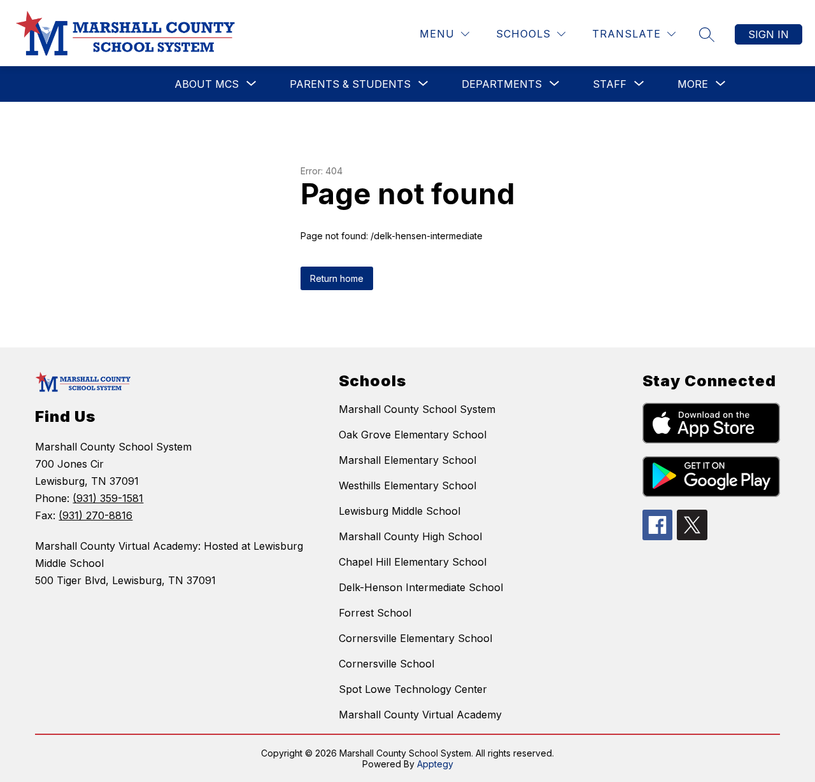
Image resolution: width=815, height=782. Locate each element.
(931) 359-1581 (108, 498)
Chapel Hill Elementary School (412, 561)
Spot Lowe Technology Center (413, 689)
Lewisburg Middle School (399, 511)
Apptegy (435, 763)
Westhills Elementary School (407, 485)
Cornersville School (386, 663)
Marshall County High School (410, 536)
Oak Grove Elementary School (412, 434)
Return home (337, 278)
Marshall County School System (417, 409)
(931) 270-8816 (95, 515)
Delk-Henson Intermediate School (421, 587)
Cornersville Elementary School (415, 638)
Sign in (768, 34)
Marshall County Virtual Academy (420, 714)
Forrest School (375, 612)
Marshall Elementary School (407, 460)
